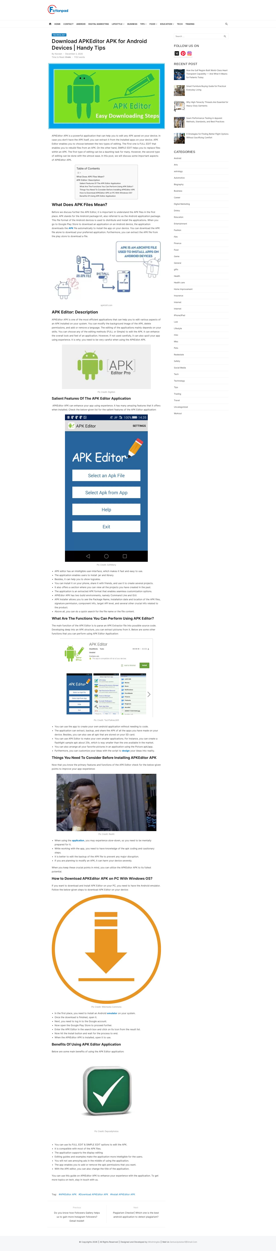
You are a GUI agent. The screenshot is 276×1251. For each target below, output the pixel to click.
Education (166, 24)
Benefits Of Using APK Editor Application (98, 196)
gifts (176, 269)
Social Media (180, 367)
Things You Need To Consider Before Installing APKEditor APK (107, 189)
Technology (59, 35)
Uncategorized (181, 407)
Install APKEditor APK (123, 1194)
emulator (112, 1013)
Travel (177, 400)
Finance (177, 243)
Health (177, 276)
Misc (176, 341)
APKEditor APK (68, 1194)
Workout (178, 413)
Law (176, 322)
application (78, 840)
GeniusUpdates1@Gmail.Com (183, 1242)
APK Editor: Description (88, 180)
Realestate (179, 354)
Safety (177, 361)
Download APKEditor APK (94, 1194)
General (177, 263)
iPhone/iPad (179, 315)
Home (57, 24)
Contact (68, 24)
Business (132, 24)
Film (176, 236)
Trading (189, 24)
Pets (176, 348)
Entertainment (180, 223)
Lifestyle (117, 24)
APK (71, 228)
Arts (176, 164)
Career (177, 197)
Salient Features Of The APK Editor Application (100, 183)
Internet (177, 302)
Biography (179, 184)
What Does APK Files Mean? (90, 176)
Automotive (179, 178)
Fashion (177, 230)
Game (176, 256)
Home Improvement (183, 289)
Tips (142, 24)
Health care (179, 282)
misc (176, 335)
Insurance (178, 295)
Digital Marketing (98, 24)
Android (81, 24)
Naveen (58, 54)
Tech (180, 24)
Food (152, 24)
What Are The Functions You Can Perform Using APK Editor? (106, 186)
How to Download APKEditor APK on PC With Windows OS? (106, 193)
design (126, 750)
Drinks (177, 210)
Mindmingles (154, 1242)
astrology (178, 171)
